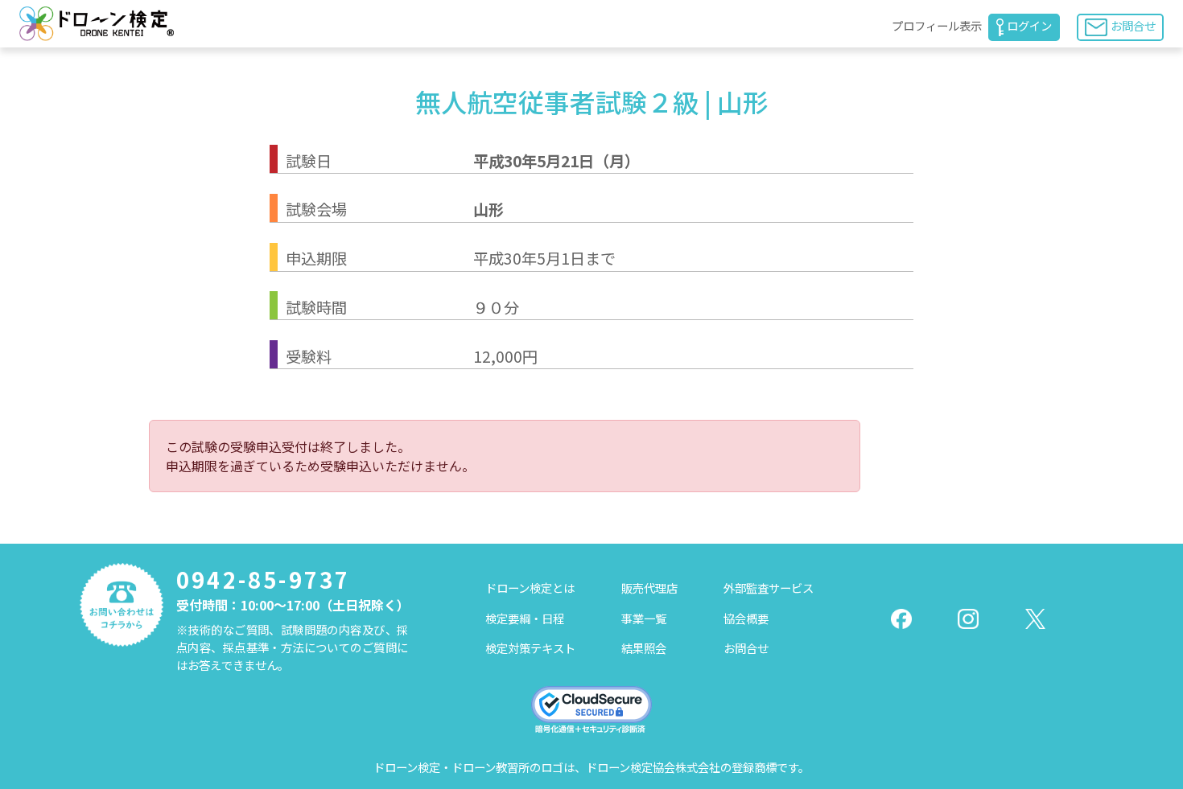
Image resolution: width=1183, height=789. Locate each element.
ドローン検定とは (530, 587)
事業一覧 (643, 618)
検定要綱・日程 (524, 618)
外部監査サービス (768, 587)
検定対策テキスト (530, 647)
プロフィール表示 (937, 25)
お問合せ (1133, 25)
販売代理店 (649, 587)
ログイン (1029, 25)
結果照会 (643, 647)
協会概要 (746, 618)
